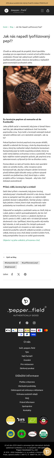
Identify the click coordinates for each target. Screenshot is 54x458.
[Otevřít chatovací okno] (47, 452)
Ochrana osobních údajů (27, 394)
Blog (11, 27)
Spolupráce (27, 406)
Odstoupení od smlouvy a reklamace (27, 390)
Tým (27, 352)
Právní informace (27, 402)
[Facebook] (19, 323)
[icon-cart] (48, 10)
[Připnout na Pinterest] (25, 274)
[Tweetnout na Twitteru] (18, 274)
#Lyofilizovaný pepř (30, 262)
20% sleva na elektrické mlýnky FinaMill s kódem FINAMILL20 (27, 3)
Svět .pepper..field (27, 348)
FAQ (27, 398)
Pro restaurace (27, 364)
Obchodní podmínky (27, 386)
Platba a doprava (27, 381)
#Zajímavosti (10, 267)
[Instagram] (34, 323)
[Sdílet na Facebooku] (12, 274)
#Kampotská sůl (11, 262)
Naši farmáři (27, 356)
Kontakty (27, 410)
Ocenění (27, 360)
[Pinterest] (27, 323)
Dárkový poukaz (27, 368)
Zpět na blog (11, 257)
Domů (5, 27)
